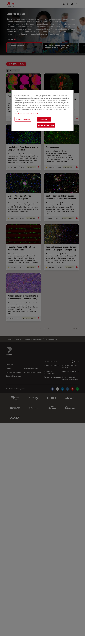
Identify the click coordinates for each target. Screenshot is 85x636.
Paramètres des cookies (23, 119)
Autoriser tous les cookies (46, 125)
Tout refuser (44, 119)
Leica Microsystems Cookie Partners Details (26, 114)
